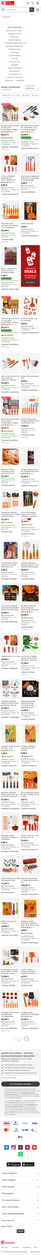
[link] (27, 3)
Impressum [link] (4, 1247)
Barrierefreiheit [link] (35, 1252)
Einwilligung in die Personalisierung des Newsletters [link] (21, 1105)
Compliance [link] (15, 1247)
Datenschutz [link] (26, 1247)
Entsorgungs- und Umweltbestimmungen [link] (14, 1252)
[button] (6, 95)
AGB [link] (35, 1247)
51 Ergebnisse (6, 90)
